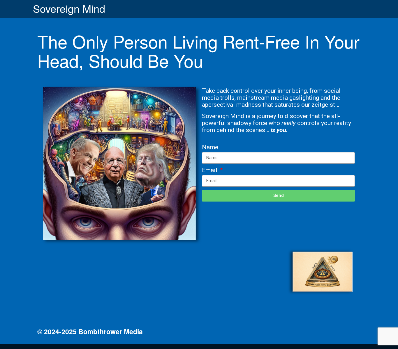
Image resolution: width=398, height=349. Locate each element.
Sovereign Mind (69, 8)
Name (210, 147)
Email (210, 170)
